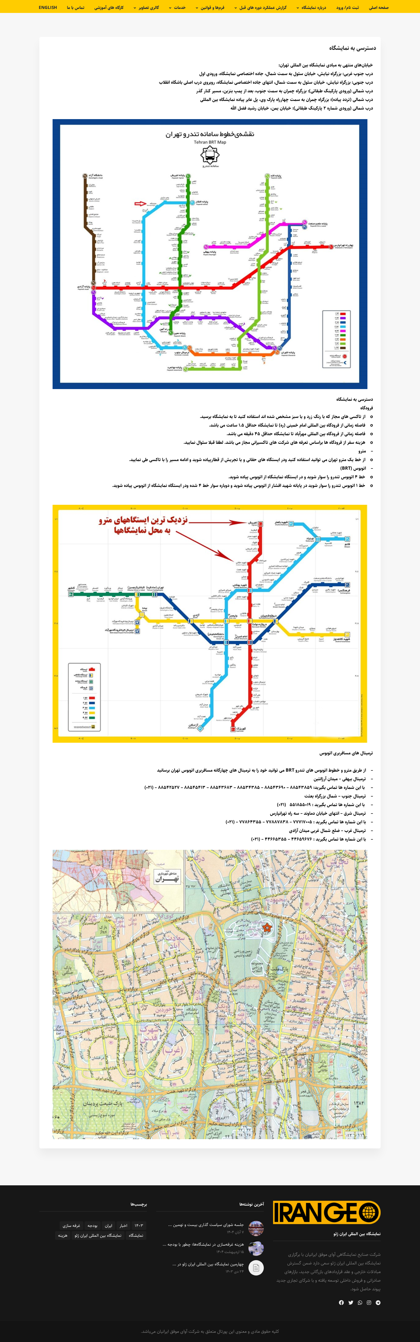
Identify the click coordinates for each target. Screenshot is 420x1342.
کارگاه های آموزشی (109, 7)
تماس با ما (75, 7)
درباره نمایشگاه (314, 7)
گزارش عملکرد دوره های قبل (263, 7)
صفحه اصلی (379, 7)
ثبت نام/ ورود (347, 7)
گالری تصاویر (149, 7)
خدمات (180, 7)
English (48, 7)
